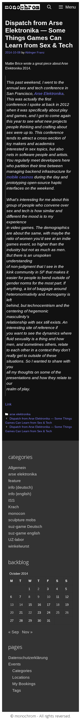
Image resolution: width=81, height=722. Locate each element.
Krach (13, 507)
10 (48, 597)
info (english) (19, 494)
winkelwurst (18, 546)
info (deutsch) (20, 487)
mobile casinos (19, 177)
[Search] (49, 7)
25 (57, 612)
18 (57, 604)
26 (67, 612)
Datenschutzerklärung (28, 657)
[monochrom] (22, 7)
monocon (16, 513)
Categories (22, 671)
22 (30, 612)
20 (12, 612)
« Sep (13, 632)
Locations (21, 677)
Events (14, 664)
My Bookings (24, 684)
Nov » (27, 632)
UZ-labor (16, 539)
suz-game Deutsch (25, 526)
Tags (16, 690)
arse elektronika (20, 414)
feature (14, 481)
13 (12, 604)
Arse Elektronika (49, 93)
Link (8, 404)
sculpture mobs (22, 520)
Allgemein (17, 468)
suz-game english (24, 533)
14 (21, 604)
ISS (11, 500)
